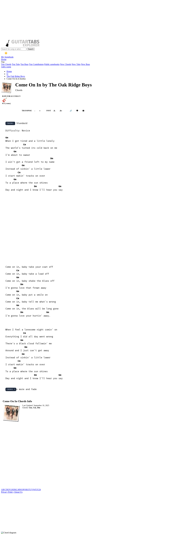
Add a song (6, 67)
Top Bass (24, 64)
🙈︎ (83, 111)
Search (30, 49)
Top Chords (6, 64)
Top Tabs (16, 64)
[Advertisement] (82, 20)
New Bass (85, 64)
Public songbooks (52, 64)
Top (2, 62)
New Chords (65, 64)
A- (54, 111)
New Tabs (76, 64)
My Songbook (7, 57)
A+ (61, 111)
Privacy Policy (7, 492)
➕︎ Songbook (10, 111)
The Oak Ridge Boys (16, 76)
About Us (18, 492)
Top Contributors (36, 64)
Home (3, 59)
